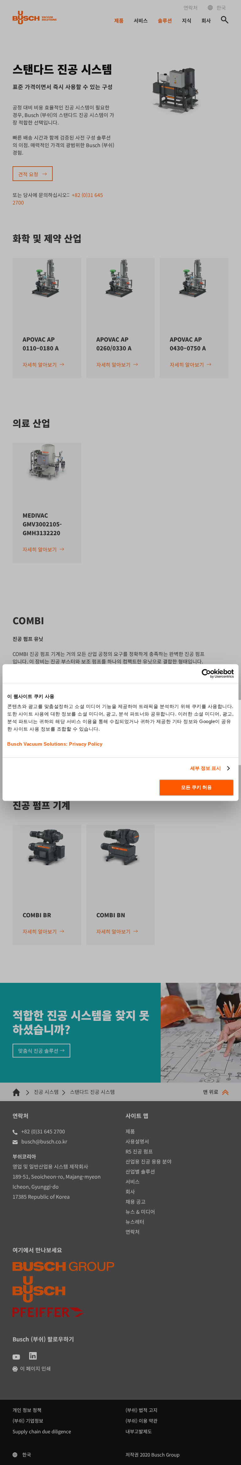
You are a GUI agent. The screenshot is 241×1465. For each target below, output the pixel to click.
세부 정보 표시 (205, 768)
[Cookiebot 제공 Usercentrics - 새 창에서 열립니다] (206, 673)
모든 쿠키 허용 (196, 787)
